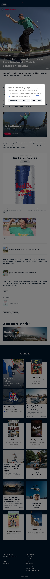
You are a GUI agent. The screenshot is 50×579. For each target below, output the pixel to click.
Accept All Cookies (36, 100)
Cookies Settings (13, 100)
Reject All (25, 100)
